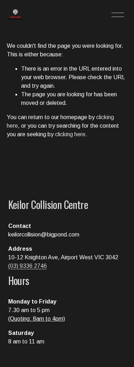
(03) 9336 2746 (27, 266)
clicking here (70, 134)
